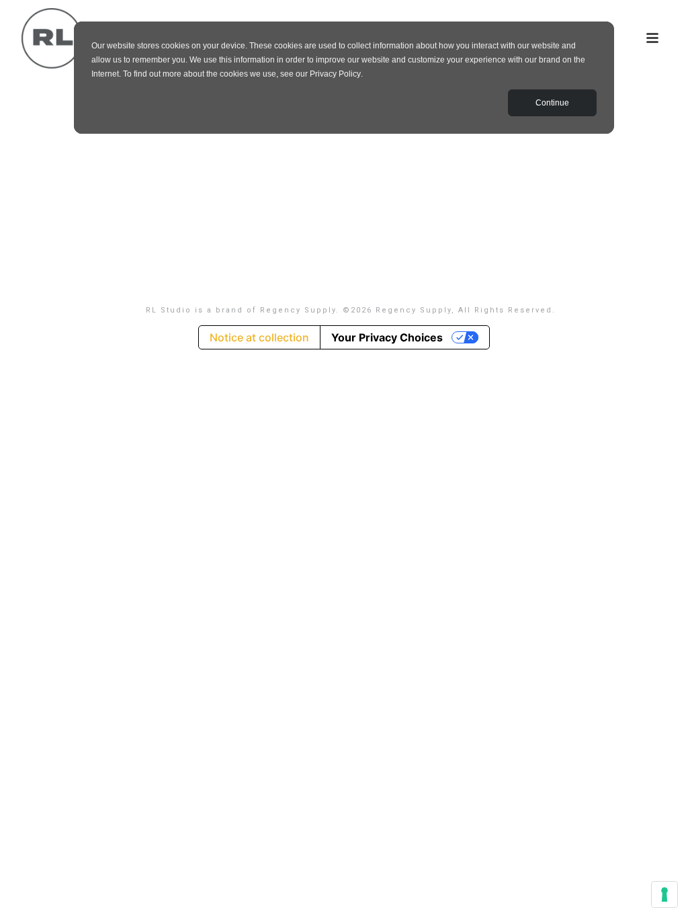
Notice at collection (259, 337)
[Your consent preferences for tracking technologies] (664, 894)
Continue (552, 103)
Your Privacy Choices (387, 337)
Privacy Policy (335, 74)
